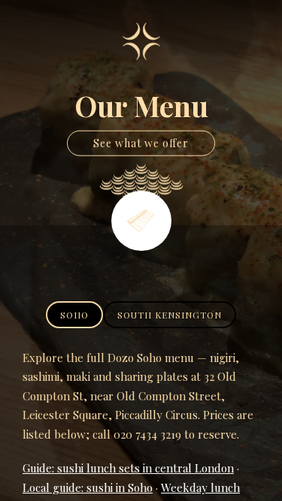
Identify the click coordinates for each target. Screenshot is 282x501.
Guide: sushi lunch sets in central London (128, 467)
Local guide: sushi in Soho (88, 487)
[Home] (141, 41)
